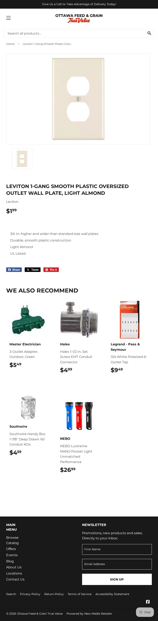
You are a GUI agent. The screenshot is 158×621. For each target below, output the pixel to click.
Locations (14, 573)
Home (10, 43)
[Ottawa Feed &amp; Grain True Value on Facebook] (148, 602)
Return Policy (54, 594)
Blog (10, 561)
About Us (14, 567)
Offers (11, 549)
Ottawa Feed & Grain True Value (40, 613)
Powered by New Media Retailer (89, 613)
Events (12, 555)
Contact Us (15, 579)
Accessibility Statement (112, 594)
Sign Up (117, 579)
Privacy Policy (30, 594)
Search (11, 594)
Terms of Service (80, 594)
